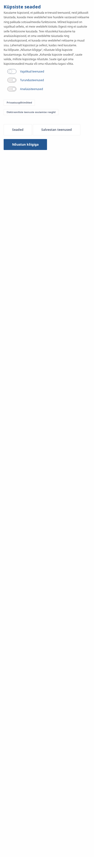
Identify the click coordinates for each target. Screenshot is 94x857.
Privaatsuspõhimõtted (19, 102)
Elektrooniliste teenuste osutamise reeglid (31, 112)
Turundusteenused (32, 80)
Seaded (18, 129)
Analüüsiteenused (31, 89)
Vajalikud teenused (32, 71)
